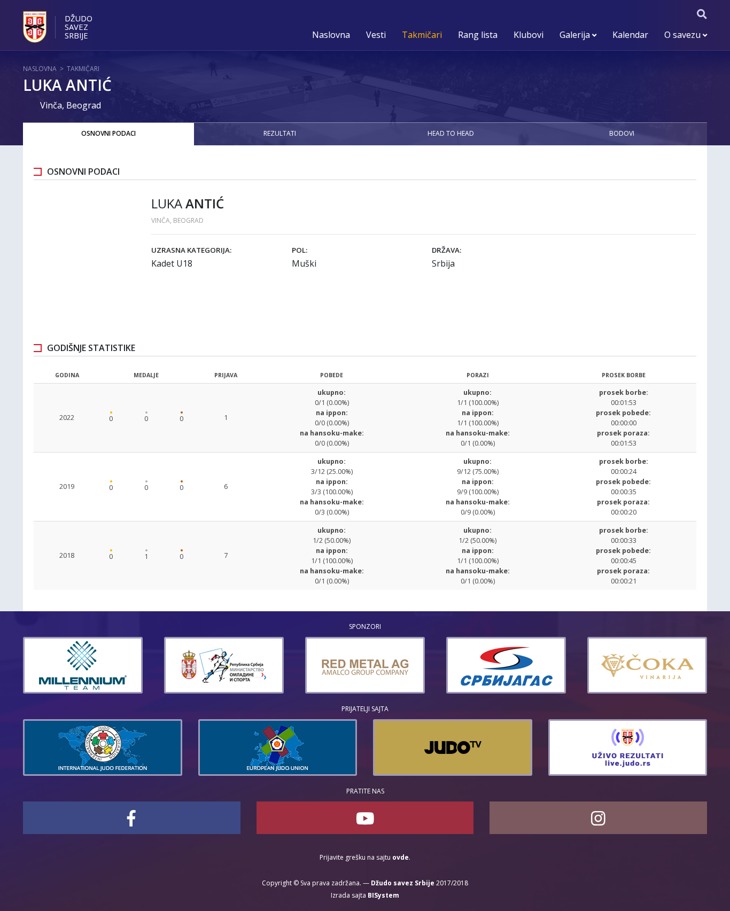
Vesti (376, 35)
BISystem (383, 895)
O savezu (683, 35)
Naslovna (331, 35)
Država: (446, 250)
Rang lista (478, 35)
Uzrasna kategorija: (191, 250)
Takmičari (422, 35)
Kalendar (630, 35)
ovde (400, 857)
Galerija (576, 35)
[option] (83, 665)
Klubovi (528, 35)
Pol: (299, 250)
